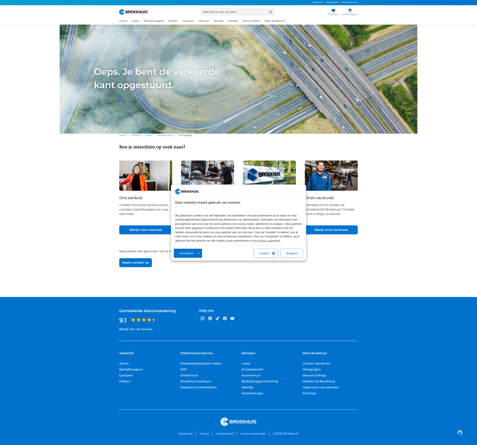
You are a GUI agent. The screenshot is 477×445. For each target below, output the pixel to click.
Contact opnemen (316, 363)
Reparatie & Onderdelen (198, 387)
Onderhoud (189, 375)
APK (183, 369)
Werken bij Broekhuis (319, 381)
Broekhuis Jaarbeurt (195, 381)
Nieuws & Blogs (314, 375)
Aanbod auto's (166, 135)
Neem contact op (135, 263)
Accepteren (187, 253)
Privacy (204, 433)
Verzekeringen (252, 393)
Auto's (149, 135)
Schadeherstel (252, 369)
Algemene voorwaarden (321, 387)
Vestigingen (332, 2)
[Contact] (460, 432)
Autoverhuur (251, 375)
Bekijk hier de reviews (135, 329)
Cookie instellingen (253, 433)
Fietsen (124, 381)
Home (122, 135)
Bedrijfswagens (131, 369)
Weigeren (292, 253)
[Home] (133, 12)
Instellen (264, 253)
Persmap (309, 393)
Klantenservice (349, 2)
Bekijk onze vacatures (331, 230)
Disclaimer (185, 433)
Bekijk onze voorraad (145, 230)
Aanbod (135, 135)
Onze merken (251, 21)
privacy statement (269, 240)
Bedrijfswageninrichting (259, 381)
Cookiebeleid (225, 433)
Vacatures (317, 2)
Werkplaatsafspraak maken (201, 363)
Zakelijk (247, 387)
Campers (126, 375)
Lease (245, 363)
